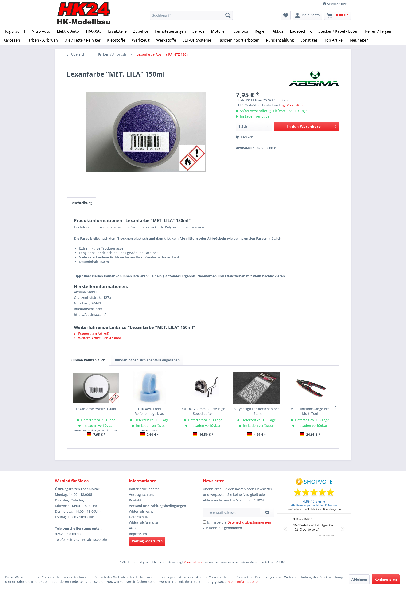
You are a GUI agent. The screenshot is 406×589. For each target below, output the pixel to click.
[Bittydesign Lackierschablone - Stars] (256, 387)
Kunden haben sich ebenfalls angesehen (147, 360)
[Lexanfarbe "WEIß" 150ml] (96, 387)
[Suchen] (228, 15)
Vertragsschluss (141, 494)
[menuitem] (191, 15)
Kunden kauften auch (87, 360)
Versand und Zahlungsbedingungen (157, 506)
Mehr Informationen (244, 581)
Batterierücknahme (144, 489)
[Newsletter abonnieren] (267, 512)
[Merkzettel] (286, 15)
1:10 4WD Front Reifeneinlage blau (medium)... (149, 411)
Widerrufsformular (144, 522)
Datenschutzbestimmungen (249, 522)
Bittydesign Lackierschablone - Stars (257, 411)
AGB (132, 528)
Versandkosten (194, 562)
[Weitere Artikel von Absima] (314, 78)
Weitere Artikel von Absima (99, 338)
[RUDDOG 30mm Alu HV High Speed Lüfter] (203, 387)
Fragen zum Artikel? (93, 333)
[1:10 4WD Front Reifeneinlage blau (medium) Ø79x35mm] (149, 387)
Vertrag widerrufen (147, 541)
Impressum (138, 533)
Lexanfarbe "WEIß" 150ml (96, 409)
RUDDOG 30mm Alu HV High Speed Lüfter (203, 411)
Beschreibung (81, 202)
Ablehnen (359, 579)
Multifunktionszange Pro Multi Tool (309, 411)
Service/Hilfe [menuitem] (337, 4)
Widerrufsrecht (141, 511)
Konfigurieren (386, 579)
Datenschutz (139, 517)
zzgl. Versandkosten (293, 105)
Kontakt (135, 500)
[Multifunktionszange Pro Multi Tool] (310, 387)
